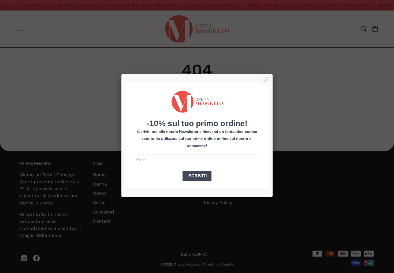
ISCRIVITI (197, 176)
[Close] (266, 80)
